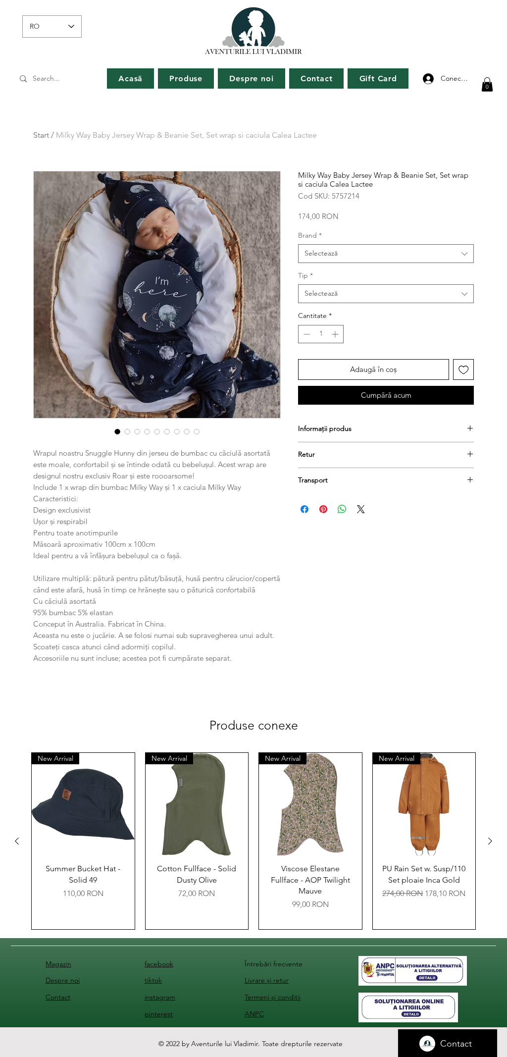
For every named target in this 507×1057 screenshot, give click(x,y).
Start (41, 135)
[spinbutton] (321, 334)
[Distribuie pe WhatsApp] (342, 509)
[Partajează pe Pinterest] (323, 509)
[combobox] (386, 253)
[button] (487, 84)
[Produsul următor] (490, 841)
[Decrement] (306, 334)
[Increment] (336, 334)
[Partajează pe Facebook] (304, 509)
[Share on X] (361, 509)
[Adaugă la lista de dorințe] (463, 369)
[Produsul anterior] (17, 841)
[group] (253, 841)
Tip (305, 275)
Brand (310, 235)
